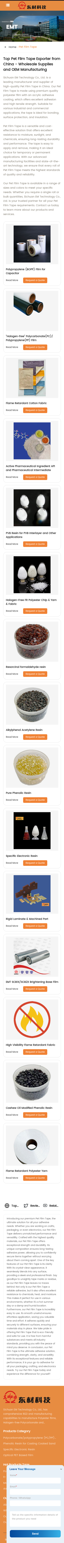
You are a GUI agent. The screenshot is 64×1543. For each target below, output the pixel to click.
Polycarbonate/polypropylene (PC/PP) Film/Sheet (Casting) (28, 1438)
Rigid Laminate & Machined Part (27, 919)
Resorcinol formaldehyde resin (26, 667)
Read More (12, 280)
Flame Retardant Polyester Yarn (26, 1171)
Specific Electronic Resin (22, 856)
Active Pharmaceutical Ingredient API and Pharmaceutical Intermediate (30, 468)
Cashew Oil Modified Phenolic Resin (29, 1108)
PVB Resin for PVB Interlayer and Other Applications (31, 535)
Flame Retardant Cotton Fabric (26, 403)
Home (12, 47)
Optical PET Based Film (18, 1455)
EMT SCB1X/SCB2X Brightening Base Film (32, 982)
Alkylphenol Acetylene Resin (24, 730)
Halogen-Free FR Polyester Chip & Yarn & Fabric (31, 602)
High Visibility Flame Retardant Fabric (30, 1045)
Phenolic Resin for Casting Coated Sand (29, 1444)
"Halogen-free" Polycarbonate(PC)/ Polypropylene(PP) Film (29, 338)
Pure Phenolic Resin (18, 793)
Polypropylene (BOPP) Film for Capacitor (25, 271)
